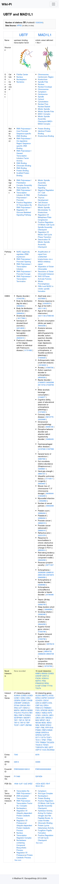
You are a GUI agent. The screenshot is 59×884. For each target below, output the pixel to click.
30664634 (20, 305)
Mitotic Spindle (44, 109)
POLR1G (25, 712)
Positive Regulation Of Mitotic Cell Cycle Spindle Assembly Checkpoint (46, 226)
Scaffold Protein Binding (22, 174)
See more (18, 860)
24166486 (50, 594)
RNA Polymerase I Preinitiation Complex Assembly (24, 182)
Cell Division (43, 202)
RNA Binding (21, 168)
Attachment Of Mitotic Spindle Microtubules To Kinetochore (44, 209)
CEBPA (17, 700)
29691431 (42, 473)
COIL (50, 703)
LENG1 (38, 715)
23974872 (50, 574)
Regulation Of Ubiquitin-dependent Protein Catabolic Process (24, 814)
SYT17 (38, 737)
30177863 (21, 318)
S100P (38, 685)
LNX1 (43, 717)
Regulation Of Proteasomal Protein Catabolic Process (24, 855)
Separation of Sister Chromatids (46, 267)
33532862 (43, 500)
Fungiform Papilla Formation (45, 831)
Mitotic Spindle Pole (46, 111)
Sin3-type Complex (45, 793)
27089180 (50, 315)
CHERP (38, 676)
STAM (43, 685)
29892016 (42, 523)
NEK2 (49, 722)
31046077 (42, 397)
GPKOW (43, 710)
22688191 (50, 572)
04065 (37, 761)
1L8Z (25, 783)
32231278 (42, 535)
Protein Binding (22, 170)
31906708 (49, 367)
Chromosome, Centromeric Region (46, 75)
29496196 (49, 426)
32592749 (42, 604)
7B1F (48, 783)
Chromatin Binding (23, 165)
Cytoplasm (42, 91)
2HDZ (30, 783)
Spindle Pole (43, 81)
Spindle (41, 96)
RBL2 (16, 715)
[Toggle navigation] (53, 4)
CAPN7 (44, 698)
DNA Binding (21, 163)
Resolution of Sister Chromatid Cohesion (46, 272)
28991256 (42, 574)
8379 (37, 754)
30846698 (48, 609)
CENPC (24, 700)
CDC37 (46, 700)
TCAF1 (49, 737)
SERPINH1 (18, 717)
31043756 (20, 298)
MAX (37, 720)
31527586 (50, 449)
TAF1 (16, 720)
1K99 (16, 783)
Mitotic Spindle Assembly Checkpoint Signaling (44, 184)
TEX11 (38, 740)
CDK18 (38, 703)
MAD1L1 (45, 34)
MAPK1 (17, 710)
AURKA (17, 695)
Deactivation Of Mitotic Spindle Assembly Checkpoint (44, 243)
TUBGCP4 (39, 747)
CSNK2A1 (26, 703)
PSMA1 (38, 730)
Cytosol (41, 99)
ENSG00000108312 (22, 769)
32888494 (42, 513)
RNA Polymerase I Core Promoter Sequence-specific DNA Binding (23, 132)
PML (43, 727)
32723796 (48, 666)
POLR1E (17, 712)
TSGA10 (38, 744)
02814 (16, 761)
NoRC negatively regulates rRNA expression (23, 254)
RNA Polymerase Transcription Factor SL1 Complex (24, 803)
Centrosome (42, 94)
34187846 (42, 449)
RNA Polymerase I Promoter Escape (23, 272)
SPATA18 (45, 732)
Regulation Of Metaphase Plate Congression (44, 217)
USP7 (22, 725)
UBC (46, 747)
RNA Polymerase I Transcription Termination (23, 279)
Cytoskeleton (43, 101)
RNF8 (44, 730)
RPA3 (46, 683)
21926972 (42, 382)
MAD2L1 (49, 717)
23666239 (42, 653)
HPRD (19, 25)
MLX (48, 720)
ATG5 (51, 695)
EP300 (16, 705)
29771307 (50, 565)
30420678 (47, 303)
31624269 (42, 496)
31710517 (49, 478)
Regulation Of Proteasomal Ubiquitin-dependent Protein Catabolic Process (24, 825)
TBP (28, 722)
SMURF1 (27, 717)
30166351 (43, 365)
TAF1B (27, 720)
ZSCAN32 (50, 749)
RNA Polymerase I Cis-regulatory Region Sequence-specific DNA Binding (23, 143)
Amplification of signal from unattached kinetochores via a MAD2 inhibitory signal (45, 257)
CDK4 (28, 698)
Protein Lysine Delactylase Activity (46, 826)
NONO (42, 725)
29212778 (49, 417)
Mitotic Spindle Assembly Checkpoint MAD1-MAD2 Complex (45, 120)
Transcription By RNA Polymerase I (23, 188)
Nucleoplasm (21, 79)
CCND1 (30, 695)
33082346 (42, 614)
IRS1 (28, 705)
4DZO (43, 783)
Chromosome (43, 89)
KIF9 (50, 712)
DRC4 (46, 705)
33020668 (42, 419)
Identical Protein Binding (44, 132)
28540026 (42, 377)
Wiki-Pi (7, 4)
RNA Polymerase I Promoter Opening (23, 260)
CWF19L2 (39, 705)
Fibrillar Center (22, 74)
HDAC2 (44, 712)
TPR (37, 742)
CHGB (29, 700)
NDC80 (38, 722)
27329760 (50, 384)
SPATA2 (38, 735)
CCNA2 (24, 695)
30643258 (42, 325)
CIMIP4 (45, 703)
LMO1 (51, 715)
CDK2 (22, 698)
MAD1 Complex (44, 114)
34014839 (20, 328)
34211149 (42, 308)
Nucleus (19, 77)
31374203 (42, 412)
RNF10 (21, 715)
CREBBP (17, 703)
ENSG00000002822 (43, 769)
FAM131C (39, 707)
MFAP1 (43, 720)
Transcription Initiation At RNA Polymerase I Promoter (23, 196)
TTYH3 (49, 685)
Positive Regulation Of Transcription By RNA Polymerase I (24, 205)
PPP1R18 (49, 727)
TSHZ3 (45, 744)
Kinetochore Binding (46, 136)
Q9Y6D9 (38, 776)
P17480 (17, 776)
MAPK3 (24, 710)
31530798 (42, 631)
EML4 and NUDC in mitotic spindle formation (45, 288)
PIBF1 (37, 727)
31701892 (28, 350)
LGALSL (45, 715)
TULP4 (38, 688)
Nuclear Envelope (45, 86)
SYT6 (43, 737)
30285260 (42, 572)
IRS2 (16, 707)
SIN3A (49, 730)
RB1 (31, 712)
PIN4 (44, 680)
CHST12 (45, 676)
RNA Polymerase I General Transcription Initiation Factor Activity (23, 155)
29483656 (42, 577)
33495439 (50, 439)
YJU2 (44, 749)
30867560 (42, 458)
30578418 (50, 644)
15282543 (39, 22)
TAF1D (23, 722)
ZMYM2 (28, 725)
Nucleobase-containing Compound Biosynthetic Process (21, 845)
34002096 (50, 382)
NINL (37, 725)
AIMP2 (38, 673)
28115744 (42, 384)
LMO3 (37, 717)
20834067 (42, 483)
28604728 (50, 653)
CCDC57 (51, 698)
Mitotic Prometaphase (43, 282)
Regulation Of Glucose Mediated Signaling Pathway (23, 212)
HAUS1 (51, 710)
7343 (16, 754)
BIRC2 (38, 698)
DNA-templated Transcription (22, 797)
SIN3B (38, 732)
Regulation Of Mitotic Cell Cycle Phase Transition (45, 234)
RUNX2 (28, 715)
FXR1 (37, 710)
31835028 (42, 357)
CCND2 (51, 673)
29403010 (20, 338)
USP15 (38, 749)
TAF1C (16, 722)
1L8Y (21, 783)
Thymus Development (43, 198)
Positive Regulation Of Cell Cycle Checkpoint (45, 837)
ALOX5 (38, 695)
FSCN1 (38, 678)
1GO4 (37, 783)
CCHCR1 (39, 700)
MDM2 (30, 710)
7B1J (42, 786)
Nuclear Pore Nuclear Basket (44, 105)
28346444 (50, 493)
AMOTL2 (44, 695)
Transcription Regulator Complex (24, 836)
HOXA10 (45, 678)
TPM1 (43, 740)
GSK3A (23, 705)
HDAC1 (38, 712)
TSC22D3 (50, 742)
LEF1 (21, 707)
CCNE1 (17, 698)
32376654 (42, 298)
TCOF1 (17, 725)
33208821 (42, 468)
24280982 (42, 584)
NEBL (44, 722)
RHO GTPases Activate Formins (44, 277)
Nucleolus (20, 81)
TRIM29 (43, 742)
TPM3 (49, 740)
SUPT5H (46, 735)
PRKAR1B (39, 683)
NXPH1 (38, 680)
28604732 (48, 651)
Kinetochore (42, 79)
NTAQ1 (48, 725)
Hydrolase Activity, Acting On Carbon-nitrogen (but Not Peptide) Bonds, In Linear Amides (45, 815)
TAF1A (21, 720)
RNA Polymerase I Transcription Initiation (23, 266)
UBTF (23, 34)
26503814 (42, 550)
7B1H (37, 786)
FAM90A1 (48, 707)
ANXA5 (44, 673)
